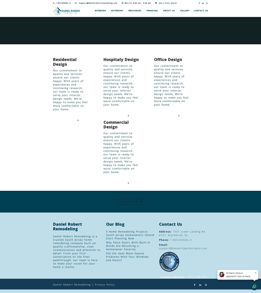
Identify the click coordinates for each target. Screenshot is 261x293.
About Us (169, 10)
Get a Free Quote (168, 3)
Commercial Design (116, 124)
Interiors (100, 10)
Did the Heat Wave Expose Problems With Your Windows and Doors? (127, 257)
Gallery (184, 10)
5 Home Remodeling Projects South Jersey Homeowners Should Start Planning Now (130, 235)
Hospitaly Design (121, 59)
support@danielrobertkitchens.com (183, 248)
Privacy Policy (105, 284)
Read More (69, 120)
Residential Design (65, 62)
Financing (152, 10)
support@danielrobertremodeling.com (98, 3)
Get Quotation (128, 201)
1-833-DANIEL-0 (63, 3)
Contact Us (201, 10)
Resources (134, 10)
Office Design (168, 59)
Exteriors (117, 10)
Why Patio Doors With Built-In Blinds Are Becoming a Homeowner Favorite (128, 246)
